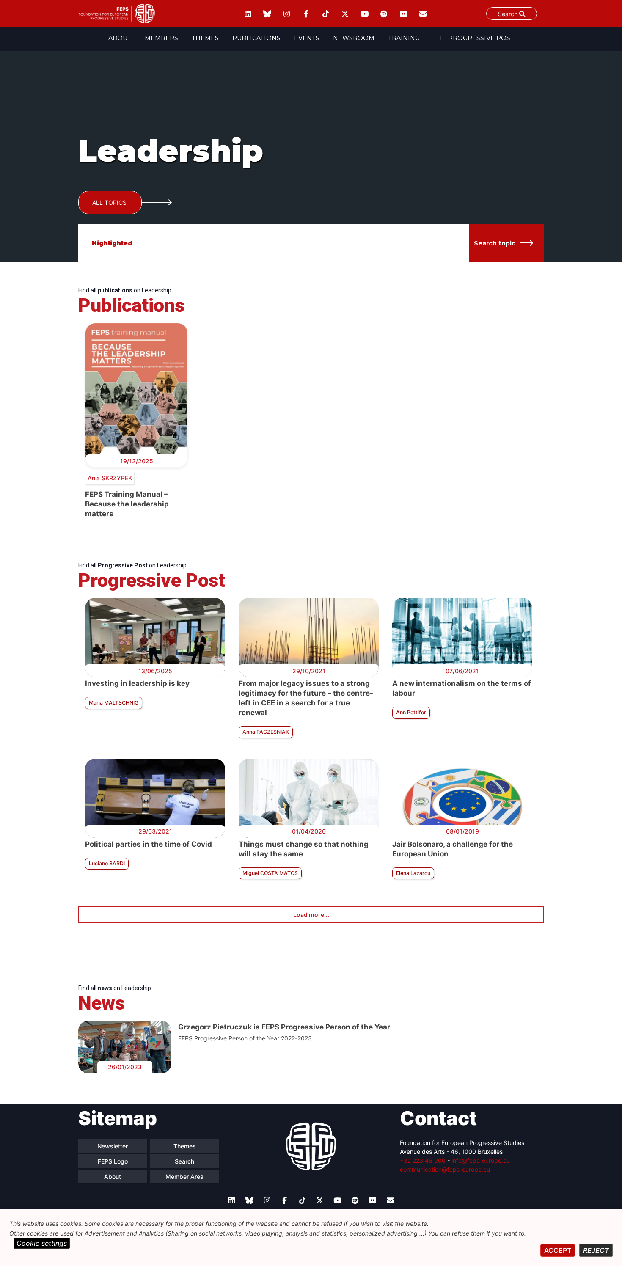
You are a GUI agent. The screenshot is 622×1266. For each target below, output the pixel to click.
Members (161, 38)
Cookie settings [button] (42, 1243)
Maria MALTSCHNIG (113, 702)
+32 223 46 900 (423, 1160)
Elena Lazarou (413, 873)
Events (306, 38)
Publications (256, 38)
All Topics (109, 202)
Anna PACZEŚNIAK (265, 732)
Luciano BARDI (107, 863)
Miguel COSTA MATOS (270, 873)
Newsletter (112, 1146)
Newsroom (353, 38)
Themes (205, 38)
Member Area (184, 1176)
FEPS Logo (113, 1161)
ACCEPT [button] (557, 1250)
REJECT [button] (596, 1250)
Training (404, 38)
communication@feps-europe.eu (445, 1169)
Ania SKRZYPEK (110, 478)
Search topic (494, 243)
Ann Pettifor (411, 712)
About (119, 38)
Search (508, 13)
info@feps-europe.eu (480, 1160)
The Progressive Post (473, 38)
